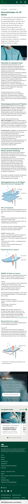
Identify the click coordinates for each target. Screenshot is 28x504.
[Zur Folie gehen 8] (18, 437)
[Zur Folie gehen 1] (7, 437)
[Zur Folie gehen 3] (10, 437)
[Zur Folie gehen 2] (9, 437)
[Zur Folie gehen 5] (14, 437)
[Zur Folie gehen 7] (17, 437)
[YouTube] (8, 491)
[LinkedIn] (2, 491)
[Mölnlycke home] (4, 2)
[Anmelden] (17, 2)
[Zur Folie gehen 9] (20, 437)
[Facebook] (11, 491)
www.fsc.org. (22, 317)
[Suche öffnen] (21, 2)
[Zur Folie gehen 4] (12, 437)
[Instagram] (5, 491)
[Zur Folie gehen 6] (15, 437)
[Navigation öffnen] (25, 2)
